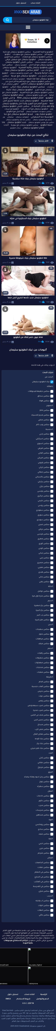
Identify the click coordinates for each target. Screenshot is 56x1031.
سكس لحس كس (42, 720)
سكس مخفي (44, 420)
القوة (51, 820)
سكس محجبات (43, 668)
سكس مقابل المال (41, 734)
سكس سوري (44, 515)
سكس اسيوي (43, 444)
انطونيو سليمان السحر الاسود (13, 79)
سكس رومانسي (42, 825)
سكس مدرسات (43, 810)
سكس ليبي (45, 558)
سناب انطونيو (15, 128)
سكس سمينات (43, 629)
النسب (50, 896)
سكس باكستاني (42, 477)
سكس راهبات (43, 653)
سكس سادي (44, 829)
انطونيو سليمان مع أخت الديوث (34, 109)
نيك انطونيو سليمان (41, 382)
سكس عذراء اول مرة (41, 596)
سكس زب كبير (43, 615)
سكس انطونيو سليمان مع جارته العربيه (37, 93)
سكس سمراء (43, 786)
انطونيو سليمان (21, 65)
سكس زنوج (44, 782)
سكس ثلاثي (44, 758)
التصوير (49, 406)
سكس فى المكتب (42, 882)
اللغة (51, 839)
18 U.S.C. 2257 (28, 1003)
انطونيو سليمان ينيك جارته (19, 90)
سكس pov (45, 410)
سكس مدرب (44, 806)
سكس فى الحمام (42, 872)
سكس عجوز (44, 634)
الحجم (50, 601)
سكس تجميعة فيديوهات (39, 391)
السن (50, 625)
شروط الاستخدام (23, 999)
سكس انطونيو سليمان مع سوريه (24, 125)
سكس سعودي (43, 510)
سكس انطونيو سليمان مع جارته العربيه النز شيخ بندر (28, 82)
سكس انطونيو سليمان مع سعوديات (27, 55)
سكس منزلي (44, 891)
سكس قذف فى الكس (40, 715)
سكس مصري (43, 563)
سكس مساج (44, 725)
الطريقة (49, 677)
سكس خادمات (43, 796)
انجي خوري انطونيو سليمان (36, 95)
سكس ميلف (44, 644)
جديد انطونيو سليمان (16, 122)
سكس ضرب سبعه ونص (39, 706)
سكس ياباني (44, 577)
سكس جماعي (44, 763)
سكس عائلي (44, 915)
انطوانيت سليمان (22, 117)
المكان (50, 858)
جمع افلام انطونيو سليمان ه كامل (37, 84)
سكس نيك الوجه (42, 739)
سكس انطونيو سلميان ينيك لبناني (27, 87)
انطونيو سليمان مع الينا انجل (41, 65)
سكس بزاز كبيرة (43, 610)
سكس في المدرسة (41, 887)
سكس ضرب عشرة (41, 710)
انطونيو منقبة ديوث (43, 114)
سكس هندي (44, 572)
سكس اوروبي (44, 463)
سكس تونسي (43, 491)
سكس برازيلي (44, 482)
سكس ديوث (44, 696)
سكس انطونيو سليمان (44, 62)
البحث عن (49, 377)
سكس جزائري (43, 496)
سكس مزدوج (44, 767)
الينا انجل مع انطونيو (15, 112)
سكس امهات (43, 910)
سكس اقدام (44, 682)
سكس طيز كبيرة (42, 620)
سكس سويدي (43, 520)
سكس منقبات (43, 672)
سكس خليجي (44, 501)
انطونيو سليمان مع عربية (23, 76)
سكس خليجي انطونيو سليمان (19, 62)
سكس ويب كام (43, 425)
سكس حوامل (44, 591)
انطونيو (7, 55)
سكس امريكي (43, 458)
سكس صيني (44, 525)
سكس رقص (44, 701)
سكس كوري (44, 544)
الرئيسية (43, 995)
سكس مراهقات (43, 639)
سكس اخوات (44, 906)
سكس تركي (44, 487)
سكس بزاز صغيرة (42, 606)
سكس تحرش (44, 691)
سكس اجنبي (44, 844)
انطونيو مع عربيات (11, 109)
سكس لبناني (44, 553)
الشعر (50, 648)
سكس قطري (44, 539)
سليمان (10, 117)
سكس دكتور (44, 801)
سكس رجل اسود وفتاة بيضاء (37, 777)
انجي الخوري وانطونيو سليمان (21, 73)
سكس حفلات (43, 867)
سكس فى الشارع (42, 877)
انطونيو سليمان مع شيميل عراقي (20, 60)
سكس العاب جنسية (41, 687)
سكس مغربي (44, 567)
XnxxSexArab (24, 1026)
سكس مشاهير (43, 815)
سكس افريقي (44, 448)
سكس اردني (44, 434)
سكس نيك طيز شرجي (40, 748)
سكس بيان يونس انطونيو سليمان (41, 122)
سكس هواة (44, 401)
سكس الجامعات (42, 863)
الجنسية (49, 429)
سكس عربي (44, 848)
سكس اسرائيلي (43, 439)
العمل (50, 791)
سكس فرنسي (43, 534)
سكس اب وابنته (43, 901)
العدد (51, 753)
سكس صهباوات (42, 663)
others (50, 387)
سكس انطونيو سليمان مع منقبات (37, 57)
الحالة (50, 587)
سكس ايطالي (44, 472)
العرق (50, 772)
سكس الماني (44, 453)
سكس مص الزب (42, 729)
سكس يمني (44, 582)
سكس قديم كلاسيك (40, 415)
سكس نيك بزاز (43, 744)
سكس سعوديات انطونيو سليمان (38, 112)
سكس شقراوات (42, 658)
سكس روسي (44, 506)
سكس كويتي (44, 548)
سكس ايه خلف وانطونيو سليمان (18, 120)
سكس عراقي (44, 529)
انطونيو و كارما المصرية (43, 52)
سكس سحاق (43, 396)
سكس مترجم (44, 853)
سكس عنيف (44, 834)
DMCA (8, 999)
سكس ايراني (44, 467)
